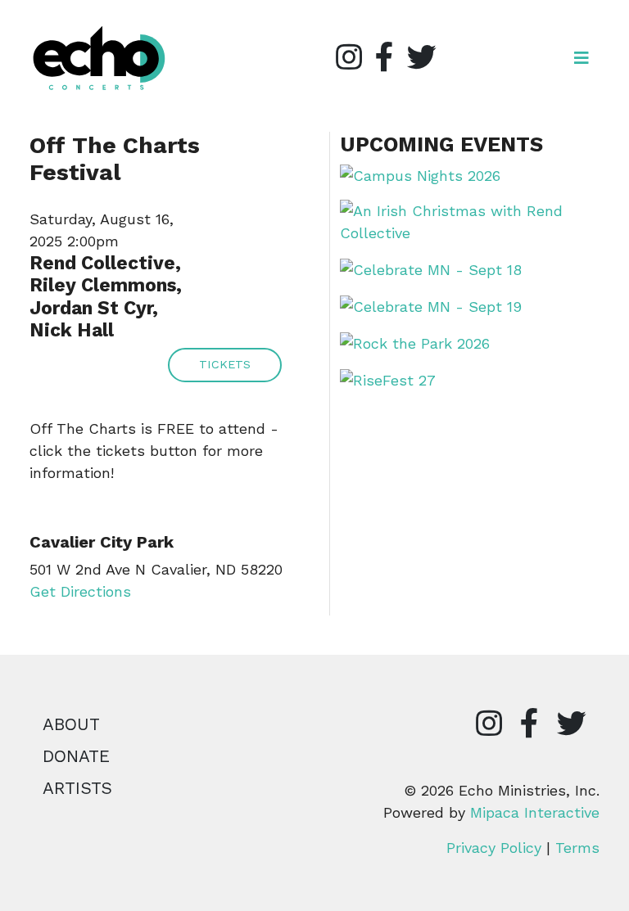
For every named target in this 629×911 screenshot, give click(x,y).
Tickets (225, 364)
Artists (77, 788)
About (71, 724)
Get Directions (80, 591)
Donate (76, 756)
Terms (577, 847)
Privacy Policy (493, 847)
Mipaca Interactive (535, 812)
